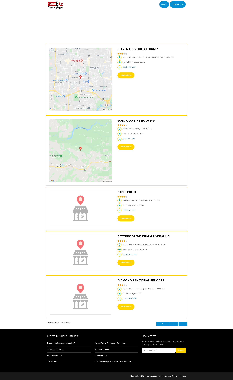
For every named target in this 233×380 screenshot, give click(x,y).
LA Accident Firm (101, 355)
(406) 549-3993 (129, 254)
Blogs (164, 4)
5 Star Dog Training (55, 349)
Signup (180, 350)
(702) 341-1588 (128, 210)
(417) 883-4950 (129, 67)
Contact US (177, 4)
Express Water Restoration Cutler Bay (110, 343)
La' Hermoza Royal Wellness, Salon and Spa (113, 362)
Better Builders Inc (102, 349)
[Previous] (158, 324)
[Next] (185, 324)
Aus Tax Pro (52, 362)
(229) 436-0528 (129, 298)
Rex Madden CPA (54, 355)
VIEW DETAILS (126, 75)
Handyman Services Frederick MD (61, 343)
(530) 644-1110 (128, 139)
